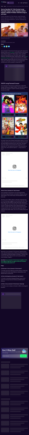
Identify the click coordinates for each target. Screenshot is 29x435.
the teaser (12, 52)
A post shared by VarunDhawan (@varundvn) (14, 185)
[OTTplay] (3, 3)
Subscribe (23, 356)
